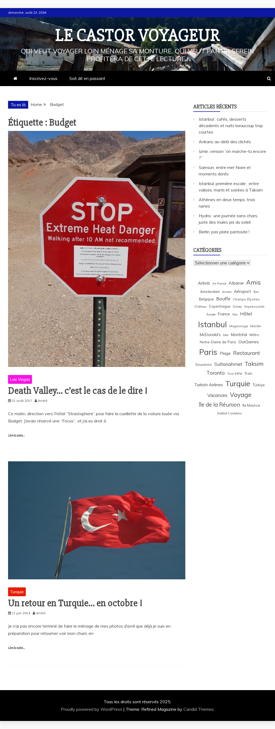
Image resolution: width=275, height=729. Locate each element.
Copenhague (219, 306)
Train (248, 373)
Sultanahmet (228, 364)
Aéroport (242, 291)
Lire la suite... (16, 435)
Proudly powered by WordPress (92, 709)
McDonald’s (210, 334)
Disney (237, 306)
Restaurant (246, 353)
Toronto (216, 373)
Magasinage (238, 326)
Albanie (236, 283)
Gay (235, 314)
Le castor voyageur (137, 35)
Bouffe (223, 298)
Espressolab (254, 306)
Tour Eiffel (234, 373)
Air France (219, 283)
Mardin (255, 326)
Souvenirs (203, 364)
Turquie (17, 591)
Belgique (206, 299)
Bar (256, 292)
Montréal (239, 334)
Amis (253, 282)
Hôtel (246, 313)
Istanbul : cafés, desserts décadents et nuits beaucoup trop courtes (231, 125)
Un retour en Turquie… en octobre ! (75, 603)
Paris (208, 352)
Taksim (254, 363)
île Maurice (251, 405)
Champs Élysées (246, 299)
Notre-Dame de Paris (218, 342)
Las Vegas (20, 379)
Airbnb (204, 283)
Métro (254, 335)
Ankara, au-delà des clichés (225, 141)
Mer (226, 335)
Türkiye (258, 384)
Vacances (217, 395)
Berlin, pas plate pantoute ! (224, 231)
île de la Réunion (219, 404)
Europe (211, 314)
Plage (225, 353)
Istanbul (212, 324)
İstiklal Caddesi (229, 413)
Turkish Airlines (208, 384)
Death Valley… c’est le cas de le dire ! (77, 391)
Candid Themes (198, 709)
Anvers (226, 292)
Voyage (240, 395)
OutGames (248, 341)
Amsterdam (210, 291)
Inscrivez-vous (43, 78)
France (224, 313)
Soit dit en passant (87, 78)
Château (200, 306)
